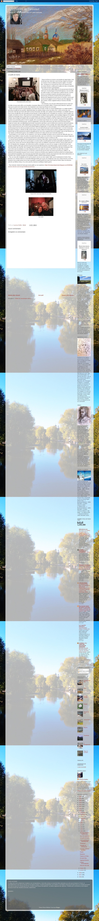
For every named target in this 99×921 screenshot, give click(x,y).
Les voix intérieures (84, 836)
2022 (80, 804)
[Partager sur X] (33, 225)
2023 (80, 802)
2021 (80, 806)
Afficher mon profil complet (83, 790)
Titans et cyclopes (86, 752)
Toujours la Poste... (84, 856)
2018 (80, 872)
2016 (80, 876)
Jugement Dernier (84, 860)
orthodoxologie (83, 583)
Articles (81, 669)
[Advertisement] (41, 281)
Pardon (82, 852)
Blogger (58, 907)
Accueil (40, 295)
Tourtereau (86, 735)
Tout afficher (88, 664)
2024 (80, 800)
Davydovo (82, 854)
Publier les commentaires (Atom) (23, 298)
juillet (81, 822)
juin (81, 824)
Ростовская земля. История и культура (84, 607)
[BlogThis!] (31, 225)
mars (81, 831)
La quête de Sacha (84, 838)
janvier (82, 870)
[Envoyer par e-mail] (30, 225)
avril (81, 828)
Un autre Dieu (83, 858)
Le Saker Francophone (82, 550)
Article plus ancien (68, 295)
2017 (80, 874)
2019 (80, 810)
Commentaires (83, 672)
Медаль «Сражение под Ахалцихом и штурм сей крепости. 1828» (84, 610)
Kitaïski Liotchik (85, 697)
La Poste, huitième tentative (84, 849)
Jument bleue (87, 719)
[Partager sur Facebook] (34, 225)
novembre (83, 814)
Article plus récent (14, 295)
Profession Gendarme (84, 565)
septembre (83, 818)
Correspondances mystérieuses (84, 833)
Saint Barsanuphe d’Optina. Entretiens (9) (84, 628)
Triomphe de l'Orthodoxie (83, 846)
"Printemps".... (83, 843)
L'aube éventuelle (81, 767)
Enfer (85, 688)
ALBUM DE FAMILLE (83, 74)
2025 (80, 798)
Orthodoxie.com (83, 529)
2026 (80, 796)
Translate (18, 68)
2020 (80, 808)
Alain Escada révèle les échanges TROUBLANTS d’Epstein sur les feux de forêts (84, 568)
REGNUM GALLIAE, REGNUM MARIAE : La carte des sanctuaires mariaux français (84, 650)
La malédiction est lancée (84, 552)
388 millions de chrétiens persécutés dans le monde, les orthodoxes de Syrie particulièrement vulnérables (84, 533)
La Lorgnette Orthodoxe (82, 626)
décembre (83, 812)
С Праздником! (87, 744)
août (81, 820)
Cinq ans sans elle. (84, 865)
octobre (82, 816)
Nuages (85, 704)
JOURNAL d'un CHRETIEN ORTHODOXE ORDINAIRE (83, 645)
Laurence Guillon (83, 779)
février (82, 868)
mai (81, 826)
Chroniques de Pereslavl (24, 9)
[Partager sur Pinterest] (36, 225)
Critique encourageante (84, 863)
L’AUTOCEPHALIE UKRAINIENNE (84, 841)
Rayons (85, 727)
